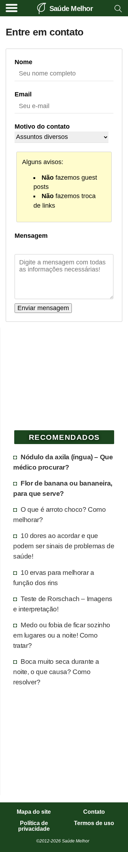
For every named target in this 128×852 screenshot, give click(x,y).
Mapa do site (34, 812)
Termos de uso (94, 823)
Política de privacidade (34, 826)
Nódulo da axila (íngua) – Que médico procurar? (63, 462)
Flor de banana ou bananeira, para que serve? (62, 488)
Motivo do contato (42, 126)
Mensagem (31, 235)
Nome (23, 62)
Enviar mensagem (43, 308)
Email (23, 94)
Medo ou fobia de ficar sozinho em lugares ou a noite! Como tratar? (61, 635)
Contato (94, 812)
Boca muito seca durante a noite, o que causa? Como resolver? (56, 671)
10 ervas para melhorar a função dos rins (53, 577)
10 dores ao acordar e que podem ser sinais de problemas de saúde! (63, 546)
